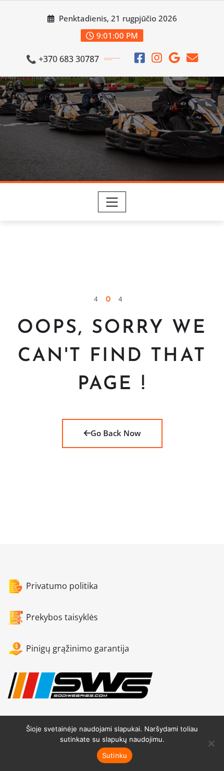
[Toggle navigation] (112, 201)
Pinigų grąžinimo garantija (77, 648)
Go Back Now (116, 433)
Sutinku (115, 755)
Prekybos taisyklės (62, 617)
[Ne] (211, 743)
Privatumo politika (62, 586)
